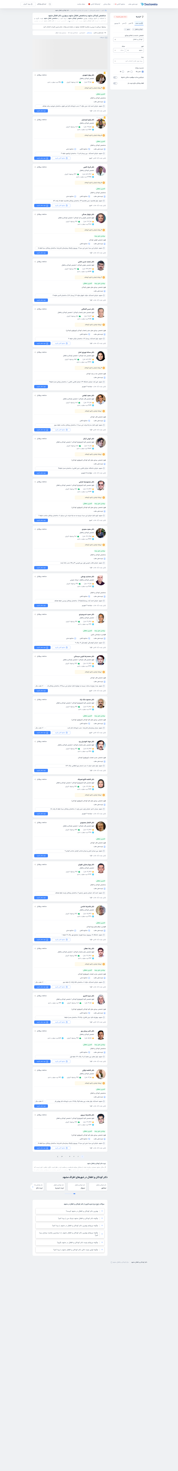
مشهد (128, 29)
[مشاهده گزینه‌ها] (115, 50)
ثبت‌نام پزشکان (41, 4)
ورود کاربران (26, 4)
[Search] (50, 4)
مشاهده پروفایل (42, 75)
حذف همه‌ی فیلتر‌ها (121, 17)
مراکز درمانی (106, 4)
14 (62, 1157)
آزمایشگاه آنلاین (95, 4)
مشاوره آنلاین (121, 4)
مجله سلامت (81, 4)
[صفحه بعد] (57, 1157)
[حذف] (115, 39)
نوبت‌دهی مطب (133, 4)
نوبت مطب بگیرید (41, 111)
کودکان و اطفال (138, 29)
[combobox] (130, 39)
